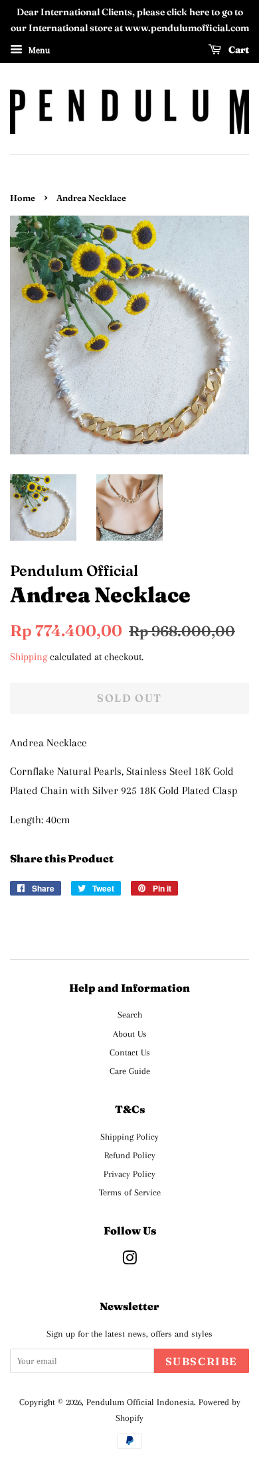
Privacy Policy (129, 1173)
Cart (237, 50)
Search (130, 1014)
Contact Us (130, 1052)
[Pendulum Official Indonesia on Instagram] (129, 1260)
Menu (38, 49)
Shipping (28, 657)
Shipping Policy (129, 1136)
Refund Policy (129, 1155)
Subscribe (201, 1361)
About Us (130, 1033)
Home (22, 198)
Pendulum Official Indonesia (140, 1401)
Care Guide (130, 1070)
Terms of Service (130, 1192)
